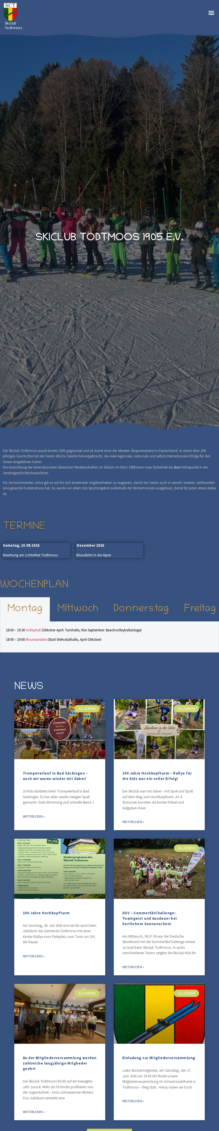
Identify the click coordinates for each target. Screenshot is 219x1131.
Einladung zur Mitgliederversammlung (158, 1057)
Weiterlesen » (34, 816)
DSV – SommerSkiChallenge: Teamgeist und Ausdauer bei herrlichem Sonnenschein (149, 918)
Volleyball (34, 630)
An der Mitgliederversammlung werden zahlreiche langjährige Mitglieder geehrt (59, 1063)
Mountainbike (36, 639)
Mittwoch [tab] (77, 609)
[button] (211, 12)
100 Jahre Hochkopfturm (46, 913)
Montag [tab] (24, 609)
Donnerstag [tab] (141, 609)
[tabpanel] (109, 637)
